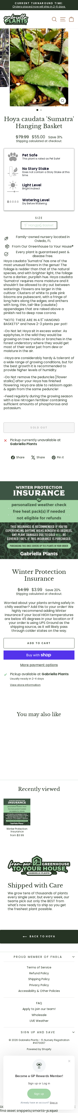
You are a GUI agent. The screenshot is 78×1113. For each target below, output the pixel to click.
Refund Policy (39, 973)
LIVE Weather (39, 1021)
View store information (25, 684)
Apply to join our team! (39, 1009)
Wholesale (39, 1015)
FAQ (39, 1003)
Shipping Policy (39, 979)
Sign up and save (38, 1032)
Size (39, 218)
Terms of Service (39, 967)
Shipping (22, 141)
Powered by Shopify (39, 1049)
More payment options (39, 665)
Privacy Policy (39, 985)
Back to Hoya (41, 936)
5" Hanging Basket (39, 225)
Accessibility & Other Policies (39, 991)
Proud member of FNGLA (38, 957)
